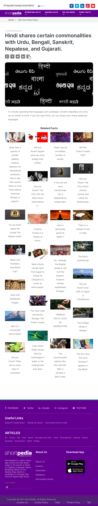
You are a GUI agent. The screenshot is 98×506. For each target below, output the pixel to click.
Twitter (30, 408)
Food (24, 438)
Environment (20, 441)
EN (41, 6)
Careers (39, 466)
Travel (55, 438)
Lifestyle (76, 438)
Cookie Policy (41, 502)
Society (85, 438)
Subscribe (40, 470)
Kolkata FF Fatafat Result (15, 423)
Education (9, 441)
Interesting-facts (33, 12)
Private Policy (73, 502)
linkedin (45, 408)
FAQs (57, 502)
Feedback (40, 474)
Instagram (62, 408)
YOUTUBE (81, 408)
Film (18, 438)
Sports (30, 438)
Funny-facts (85, 12)
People (36, 441)
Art (6, 438)
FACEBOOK (13, 408)
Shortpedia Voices (44, 479)
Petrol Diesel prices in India (56, 423)
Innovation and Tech (43, 438)
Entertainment (65, 438)
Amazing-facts (51, 12)
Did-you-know (68, 12)
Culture (12, 438)
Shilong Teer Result (35, 423)
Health (29, 441)
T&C (89, 502)
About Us (40, 461)
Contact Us (22, 502)
